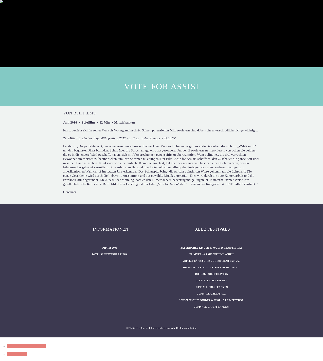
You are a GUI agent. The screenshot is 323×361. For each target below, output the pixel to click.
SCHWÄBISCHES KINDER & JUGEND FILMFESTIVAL (211, 300)
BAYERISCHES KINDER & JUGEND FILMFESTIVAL (212, 248)
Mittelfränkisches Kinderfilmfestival (211, 267)
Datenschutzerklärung (109, 254)
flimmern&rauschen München (211, 254)
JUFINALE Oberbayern (211, 280)
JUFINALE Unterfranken (211, 307)
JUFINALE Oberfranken (211, 287)
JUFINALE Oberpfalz (211, 294)
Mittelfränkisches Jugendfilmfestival (211, 261)
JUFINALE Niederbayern (211, 274)
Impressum (109, 248)
